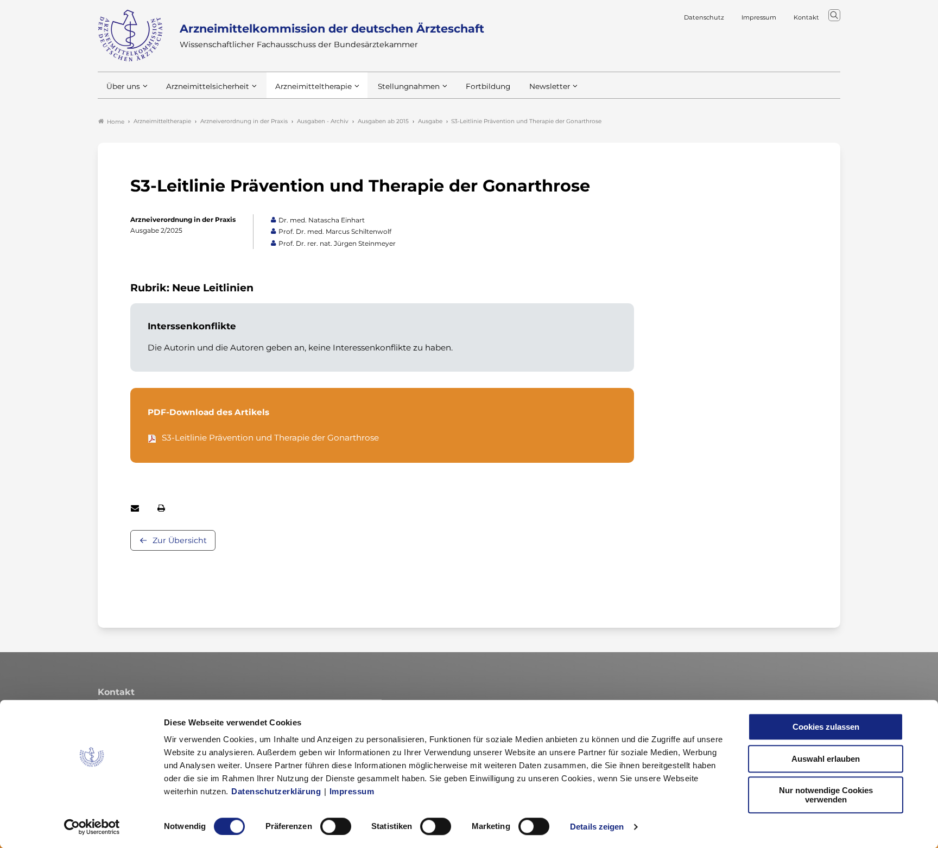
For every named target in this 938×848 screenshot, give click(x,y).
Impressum (352, 791)
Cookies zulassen (826, 726)
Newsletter (549, 86)
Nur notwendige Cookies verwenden (826, 795)
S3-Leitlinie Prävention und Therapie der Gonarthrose (270, 437)
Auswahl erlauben (825, 758)
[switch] (335, 826)
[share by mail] (135, 508)
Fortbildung (488, 86)
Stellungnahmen (409, 86)
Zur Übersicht (180, 540)
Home (115, 121)
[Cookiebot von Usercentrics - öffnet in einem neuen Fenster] (92, 827)
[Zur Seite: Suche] (834, 15)
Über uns (123, 86)
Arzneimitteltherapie (313, 86)
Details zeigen (597, 826)
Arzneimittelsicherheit (207, 86)
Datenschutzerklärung (276, 791)
